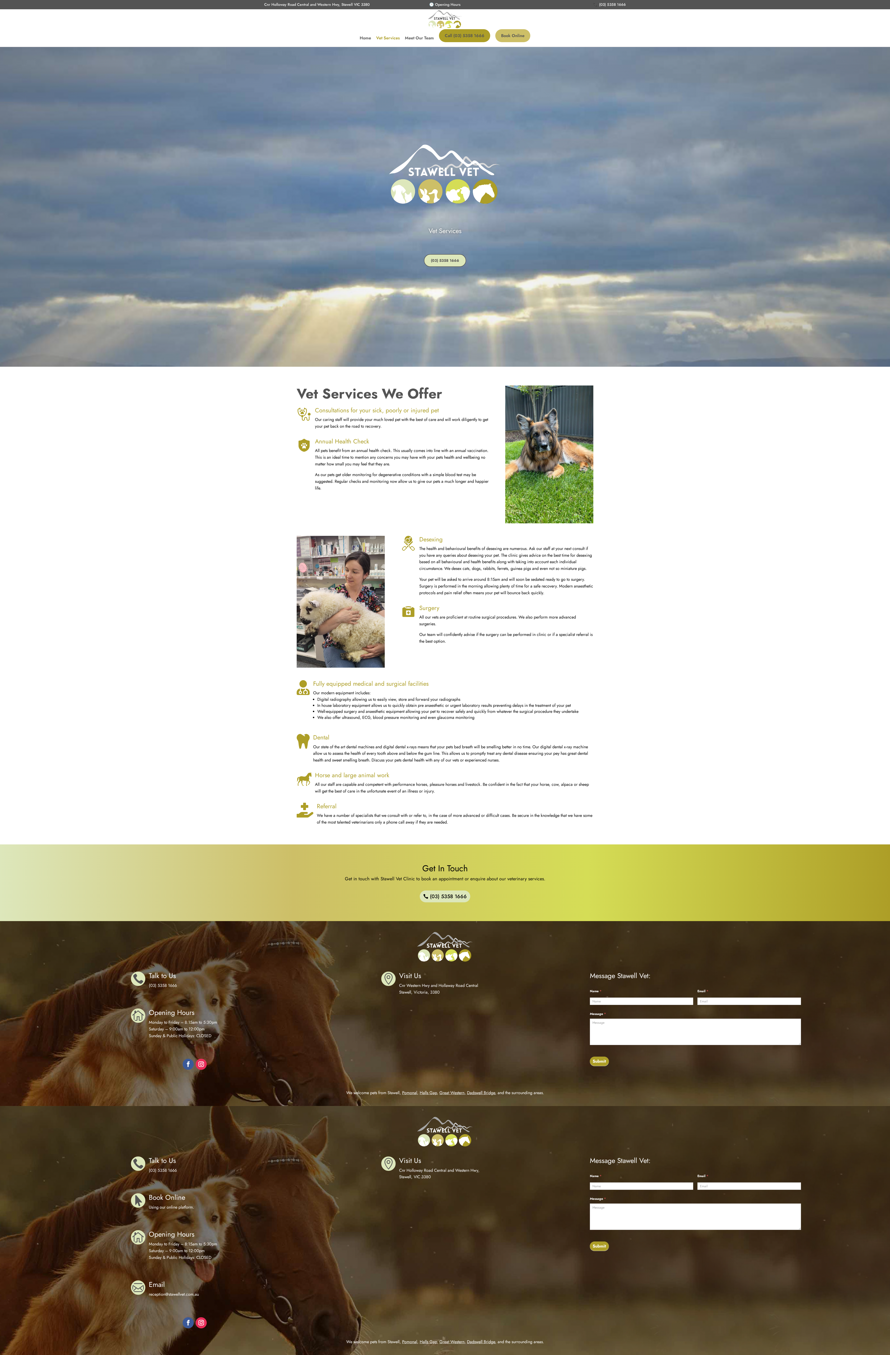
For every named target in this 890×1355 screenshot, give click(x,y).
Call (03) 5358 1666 (464, 36)
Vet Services (388, 38)
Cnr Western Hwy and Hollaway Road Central (438, 985)
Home (365, 38)
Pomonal (409, 1093)
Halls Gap (428, 1093)
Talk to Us (162, 976)
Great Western (451, 1093)
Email (702, 991)
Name (595, 991)
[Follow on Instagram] (201, 1064)
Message (598, 1013)
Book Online (512, 36)
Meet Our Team (419, 38)
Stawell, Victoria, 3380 (419, 992)
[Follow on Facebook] (188, 1064)
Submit (599, 1061)
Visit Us (410, 976)
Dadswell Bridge (481, 1093)
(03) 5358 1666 (445, 260)
